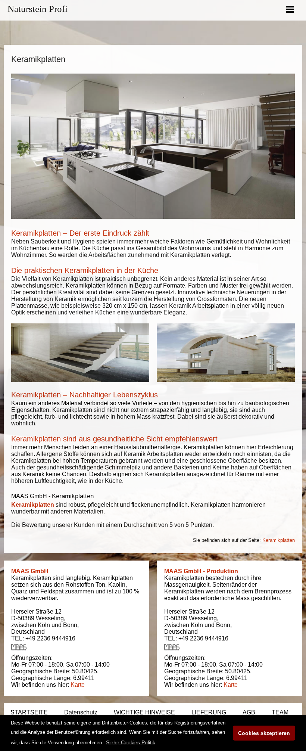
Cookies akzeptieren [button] (264, 733)
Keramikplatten (32, 505)
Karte (78, 685)
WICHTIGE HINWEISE (144, 712)
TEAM (280, 712)
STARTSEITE (29, 712)
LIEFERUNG (208, 712)
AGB (249, 712)
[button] (130, 742)
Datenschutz (80, 712)
